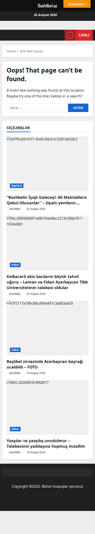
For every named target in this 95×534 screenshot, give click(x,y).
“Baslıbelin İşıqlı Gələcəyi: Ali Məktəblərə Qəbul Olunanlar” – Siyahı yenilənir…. (47, 200)
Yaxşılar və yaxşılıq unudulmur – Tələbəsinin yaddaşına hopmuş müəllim (46, 443)
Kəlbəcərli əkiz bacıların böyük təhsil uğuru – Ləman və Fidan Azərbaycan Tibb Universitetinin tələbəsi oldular (47, 282)
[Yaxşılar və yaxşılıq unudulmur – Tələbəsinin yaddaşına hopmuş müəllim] (47, 407)
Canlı (84, 35)
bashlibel (14, 209)
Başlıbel (16, 185)
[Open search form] (59, 35)
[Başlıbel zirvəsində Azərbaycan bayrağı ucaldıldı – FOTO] (47, 328)
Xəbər (15, 265)
